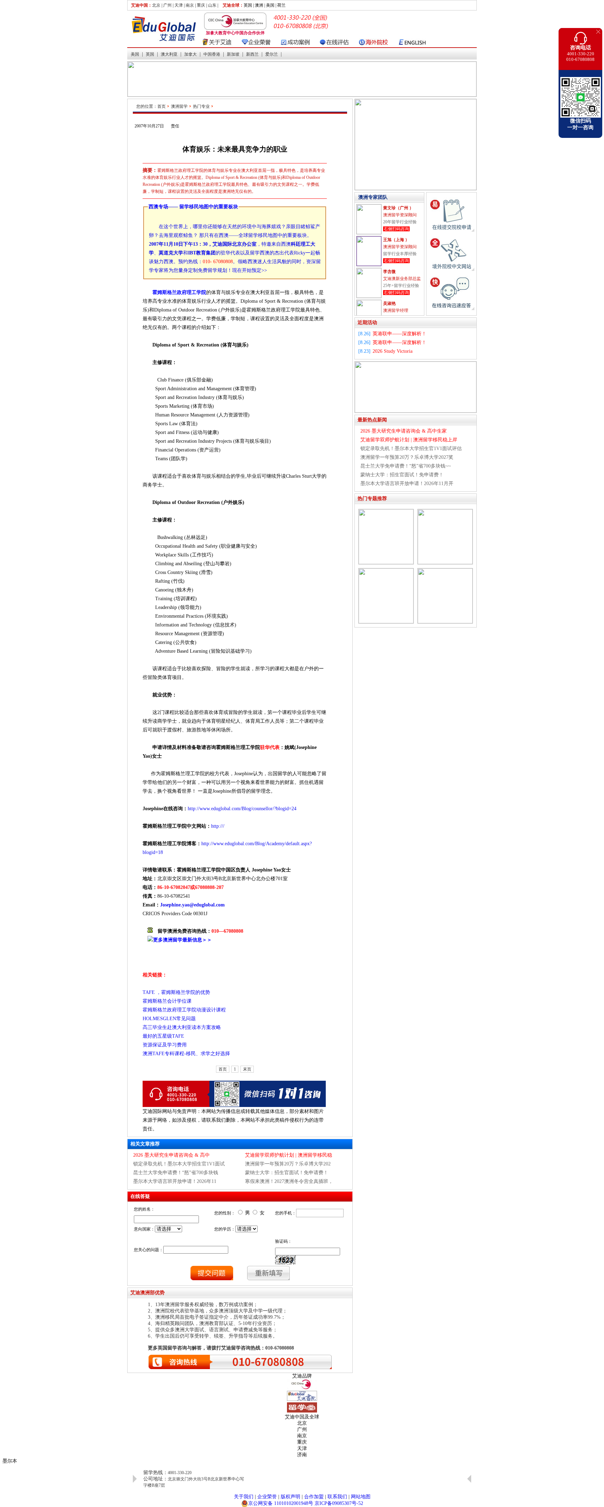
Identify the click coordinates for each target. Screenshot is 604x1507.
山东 (212, 5)
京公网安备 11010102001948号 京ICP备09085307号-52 (305, 1503)
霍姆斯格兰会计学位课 (167, 1001)
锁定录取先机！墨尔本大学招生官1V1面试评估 (411, 448)
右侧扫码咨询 (396, 228)
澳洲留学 (179, 106)
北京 (156, 5)
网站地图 (361, 1496)
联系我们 (337, 1496)
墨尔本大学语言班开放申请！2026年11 (174, 1181)
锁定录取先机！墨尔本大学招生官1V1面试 (179, 1163)
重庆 (201, 5)
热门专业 (201, 106)
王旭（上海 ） (396, 239)
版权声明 (290, 1496)
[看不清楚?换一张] (285, 1259)
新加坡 (233, 54)
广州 (167, 5)
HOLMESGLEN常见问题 (169, 1018)
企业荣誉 (267, 1496)
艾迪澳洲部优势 (147, 1292)
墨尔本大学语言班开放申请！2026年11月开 (406, 483)
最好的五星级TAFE (163, 1036)
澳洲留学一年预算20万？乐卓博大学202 (288, 1163)
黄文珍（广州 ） (398, 207)
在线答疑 (140, 1196)
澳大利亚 (169, 54)
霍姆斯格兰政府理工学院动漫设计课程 (185, 1009)
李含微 (389, 271)
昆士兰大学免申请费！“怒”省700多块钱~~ (405, 466)
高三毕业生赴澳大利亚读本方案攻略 (182, 1027)
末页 (247, 1069)
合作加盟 (314, 1496)
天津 (178, 5)
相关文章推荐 (145, 1144)
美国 (135, 54)
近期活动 (367, 322)
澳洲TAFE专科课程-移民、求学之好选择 (186, 1053)
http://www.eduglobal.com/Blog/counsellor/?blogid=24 (242, 808)
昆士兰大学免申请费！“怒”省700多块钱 (175, 1172)
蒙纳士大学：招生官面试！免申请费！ (286, 1172)
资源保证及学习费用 (165, 1044)
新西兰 (252, 54)
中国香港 (211, 54)
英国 (150, 54)
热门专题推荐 (372, 498)
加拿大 (190, 54)
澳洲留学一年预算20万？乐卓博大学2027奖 (406, 457)
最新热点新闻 (372, 419)
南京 (190, 5)
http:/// (217, 826)
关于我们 (243, 1496)
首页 (161, 106)
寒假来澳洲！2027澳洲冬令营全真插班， (289, 1181)
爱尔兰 (271, 54)
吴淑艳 (389, 303)
